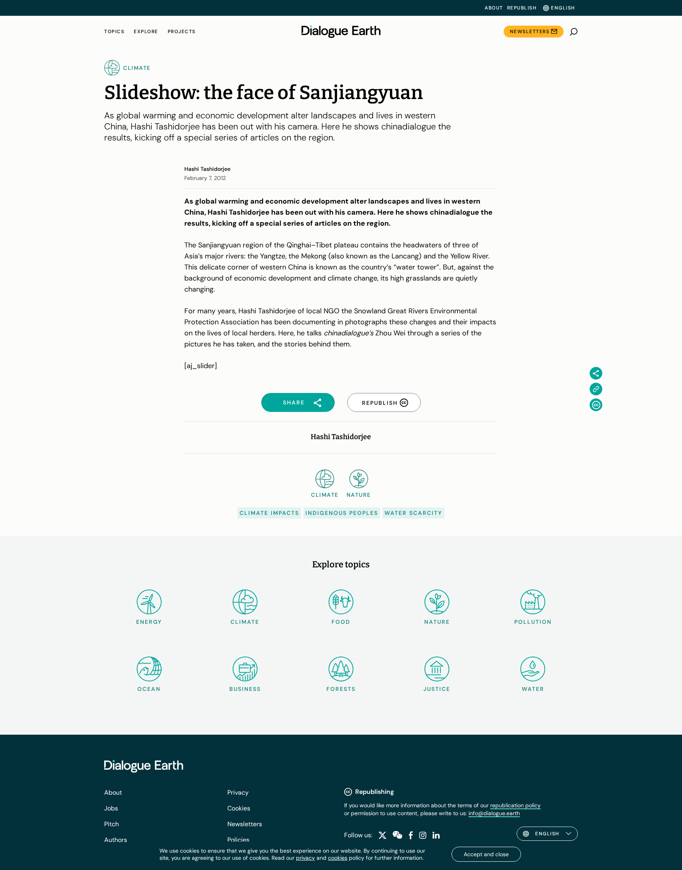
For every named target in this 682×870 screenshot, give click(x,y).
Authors (115, 840)
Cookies (238, 808)
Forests (341, 688)
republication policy (515, 805)
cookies (337, 857)
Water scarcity (413, 512)
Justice (436, 688)
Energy (149, 621)
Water (533, 688)
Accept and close (486, 854)
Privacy (238, 792)
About (494, 8)
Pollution (533, 621)
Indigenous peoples (341, 512)
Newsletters (530, 31)
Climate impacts (269, 512)
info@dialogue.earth (494, 813)
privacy (305, 857)
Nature (437, 621)
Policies (238, 840)
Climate (244, 621)
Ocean (149, 688)
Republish (522, 8)
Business (245, 688)
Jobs (111, 808)
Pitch (111, 824)
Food (341, 621)
